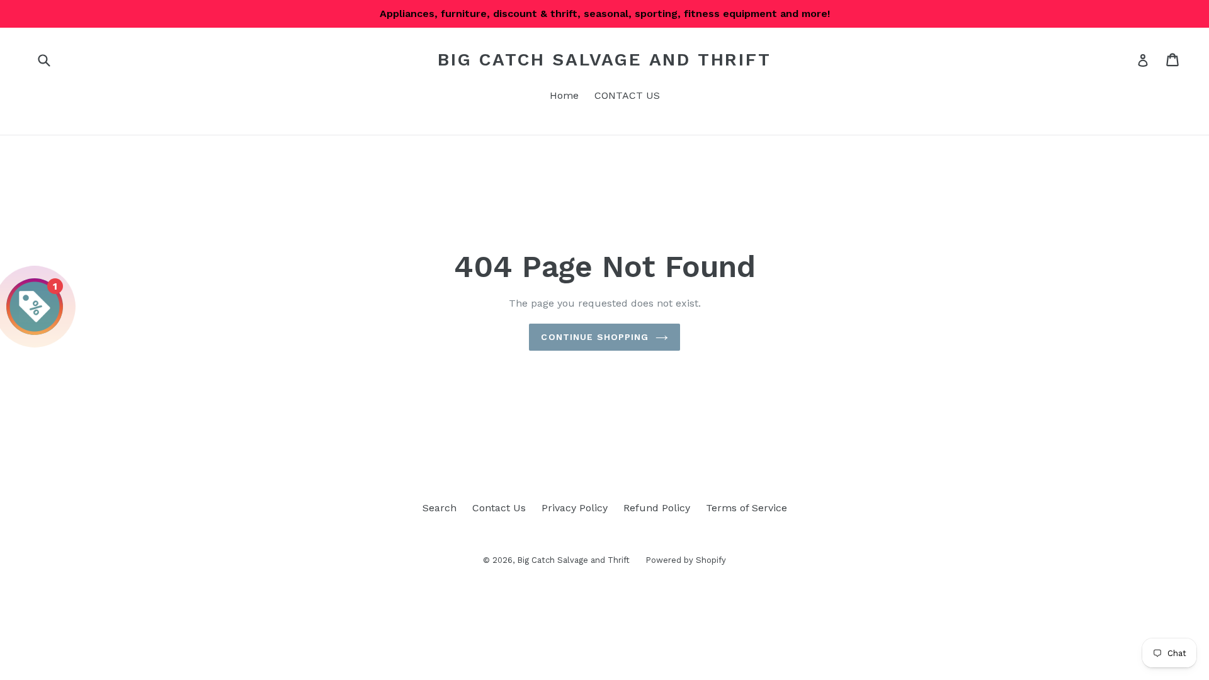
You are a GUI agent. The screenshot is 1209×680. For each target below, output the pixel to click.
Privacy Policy (575, 508)
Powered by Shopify (685, 560)
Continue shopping (595, 337)
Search (440, 508)
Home (564, 95)
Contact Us (499, 508)
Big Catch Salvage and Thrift (604, 59)
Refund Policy (656, 508)
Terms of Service (746, 508)
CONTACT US (627, 95)
